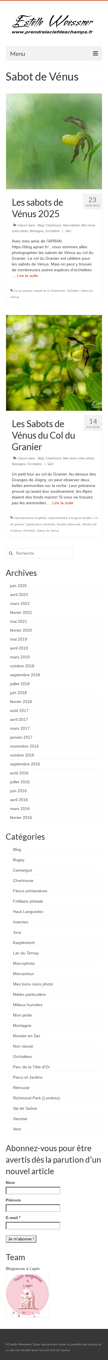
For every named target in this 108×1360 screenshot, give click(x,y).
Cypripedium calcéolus (40, 524)
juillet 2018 (20, 683)
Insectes (20, 922)
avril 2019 (19, 648)
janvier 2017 (21, 737)
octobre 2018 (22, 666)
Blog (41, 225)
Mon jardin (22, 1015)
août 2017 (19, 710)
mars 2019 (20, 657)
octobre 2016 (22, 755)
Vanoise (20, 1118)
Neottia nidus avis (68, 524)
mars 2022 (20, 603)
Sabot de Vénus (48, 530)
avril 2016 (19, 799)
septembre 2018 (25, 675)
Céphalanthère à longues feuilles (70, 517)
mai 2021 (18, 621)
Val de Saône (25, 1108)
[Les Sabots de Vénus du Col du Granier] (54, 362)
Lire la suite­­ (27, 275)
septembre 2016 (25, 764)
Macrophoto (71, 225)
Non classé (23, 1046)
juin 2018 (18, 692)
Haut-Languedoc (28, 911)
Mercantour (23, 973)
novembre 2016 (24, 746)
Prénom (13, 1200)
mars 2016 (20, 808)
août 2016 (19, 773)
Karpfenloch (24, 942)
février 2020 (21, 630)
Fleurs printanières (30, 891)
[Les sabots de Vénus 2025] (54, 141)
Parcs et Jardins (27, 1077)
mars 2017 (20, 728)
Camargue (22, 870)
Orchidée (73, 290)
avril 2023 (19, 594)
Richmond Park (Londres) (36, 1098)
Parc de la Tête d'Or (31, 1067)
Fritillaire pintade (28, 901)
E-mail (13, 1217)
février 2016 (21, 817)
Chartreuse (53, 225)
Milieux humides (27, 1004)
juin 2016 (18, 790)
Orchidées (52, 231)
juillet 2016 (20, 782)
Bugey (18, 859)
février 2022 (21, 612)
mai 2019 (18, 639)
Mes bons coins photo (78, 458)
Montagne (36, 231)
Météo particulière (29, 994)
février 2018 (21, 701)
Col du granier (23, 290)
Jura (17, 932)
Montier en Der (26, 1036)
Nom (10, 1182)
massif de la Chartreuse (49, 290)
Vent (17, 1129)
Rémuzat (21, 1087)
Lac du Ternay (26, 953)
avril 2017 (19, 719)
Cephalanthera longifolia (30, 517)
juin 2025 (18, 585)
